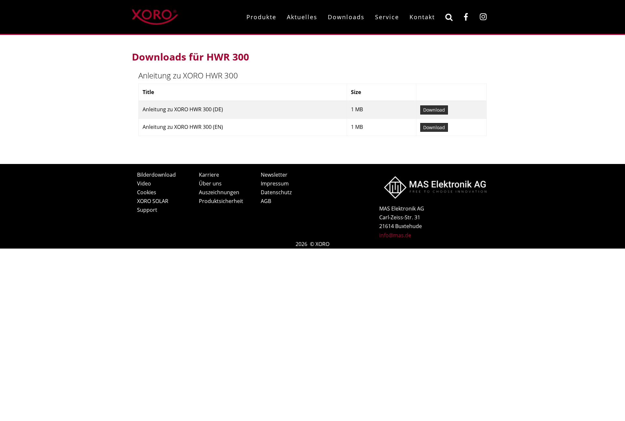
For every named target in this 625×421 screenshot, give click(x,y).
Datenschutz (276, 192)
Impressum (275, 183)
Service (387, 17)
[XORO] (155, 16)
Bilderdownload (156, 174)
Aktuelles (302, 17)
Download (434, 110)
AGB (266, 201)
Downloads (346, 17)
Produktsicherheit (221, 201)
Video (144, 183)
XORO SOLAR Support (152, 205)
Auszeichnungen (219, 192)
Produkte (261, 17)
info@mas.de (395, 235)
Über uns (210, 183)
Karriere (209, 174)
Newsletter (274, 174)
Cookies (146, 192)
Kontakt (422, 17)
